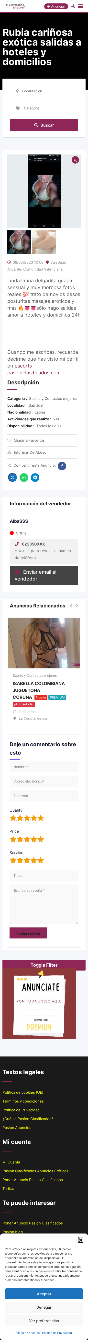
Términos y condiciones (23, 1101)
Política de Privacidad (57, 1333)
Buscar (47, 125)
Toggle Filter (44, 965)
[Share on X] (12, 477)
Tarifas (8, 1188)
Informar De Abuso (30, 452)
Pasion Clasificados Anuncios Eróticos (35, 1171)
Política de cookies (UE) (22, 1092)
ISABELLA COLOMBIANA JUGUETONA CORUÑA (39, 690)
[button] (80, 1239)
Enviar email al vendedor (35, 575)
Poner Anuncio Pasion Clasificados (32, 1179)
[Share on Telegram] (35, 477)
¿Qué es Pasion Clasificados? (27, 1118)
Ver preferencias (44, 1320)
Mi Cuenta (11, 1162)
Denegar (44, 1307)
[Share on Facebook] (62, 466)
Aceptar (44, 1294)
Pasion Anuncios (16, 1127)
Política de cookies (27, 1333)
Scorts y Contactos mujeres (35, 675)
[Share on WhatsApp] (24, 477)
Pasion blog (12, 1232)
